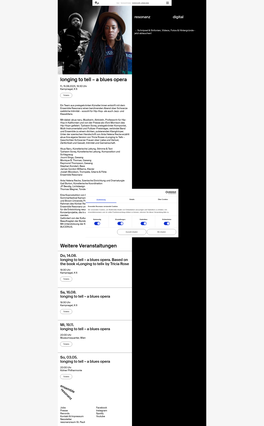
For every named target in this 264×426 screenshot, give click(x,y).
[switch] (120, 223)
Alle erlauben (161, 232)
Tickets (66, 95)
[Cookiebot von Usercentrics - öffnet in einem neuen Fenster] (167, 192)
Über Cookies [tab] (163, 199)
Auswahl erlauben (132, 232)
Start (118, 3)
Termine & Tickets (126, 3)
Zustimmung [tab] (101, 199)
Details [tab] (132, 199)
